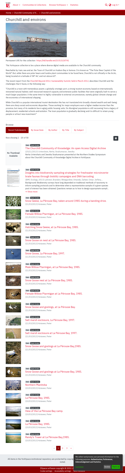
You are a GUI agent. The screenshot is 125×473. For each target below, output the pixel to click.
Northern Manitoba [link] (36, 384)
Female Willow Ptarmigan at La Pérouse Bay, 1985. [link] (54, 293)
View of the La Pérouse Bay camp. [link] (44, 411)
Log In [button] (115, 5)
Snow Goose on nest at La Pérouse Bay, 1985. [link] (50, 240)
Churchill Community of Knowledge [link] (26, 13)
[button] (106, 4)
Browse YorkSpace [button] (57, 5)
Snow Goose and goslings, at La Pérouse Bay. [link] (50, 307)
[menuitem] (16, 5)
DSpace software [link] (47, 468)
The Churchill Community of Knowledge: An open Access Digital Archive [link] (65, 148)
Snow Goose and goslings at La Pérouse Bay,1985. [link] (53, 346)
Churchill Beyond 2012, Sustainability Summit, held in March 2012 (59, 81)
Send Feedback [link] (79, 471)
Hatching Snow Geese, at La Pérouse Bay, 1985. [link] (52, 227)
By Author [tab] (52, 130)
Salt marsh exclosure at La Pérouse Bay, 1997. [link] (51, 333)
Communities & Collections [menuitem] (34, 5)
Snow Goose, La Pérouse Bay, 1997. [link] (45, 253)
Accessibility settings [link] (63, 471)
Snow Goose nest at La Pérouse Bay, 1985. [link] (49, 280)
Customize (79, 467)
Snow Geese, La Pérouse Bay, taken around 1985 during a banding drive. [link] (65, 200)
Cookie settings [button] (46, 471)
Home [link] (8, 13)
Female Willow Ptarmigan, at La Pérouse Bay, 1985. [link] (54, 213)
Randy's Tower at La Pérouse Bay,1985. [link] (47, 437)
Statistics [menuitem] (74, 5)
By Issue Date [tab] (37, 130)
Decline (107, 467)
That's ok (115, 467)
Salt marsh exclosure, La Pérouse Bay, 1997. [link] (50, 320)
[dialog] (98, 462)
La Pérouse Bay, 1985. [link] (37, 397)
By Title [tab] (65, 130)
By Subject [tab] (79, 130)
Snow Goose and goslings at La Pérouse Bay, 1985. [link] (53, 371)
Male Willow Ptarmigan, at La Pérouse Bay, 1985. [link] (52, 267)
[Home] (8, 4)
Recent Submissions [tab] (17, 130)
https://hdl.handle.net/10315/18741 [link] (52, 60)
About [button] (15, 5)
